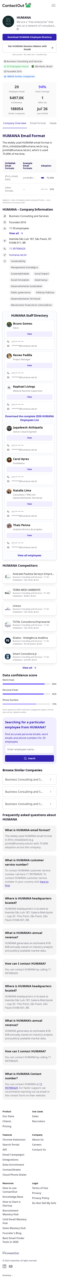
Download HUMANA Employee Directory (30, 37)
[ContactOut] (17, 5)
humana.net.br (18, 255)
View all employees (29, 555)
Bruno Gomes (22, 323)
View (29, 334)
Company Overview (14, 123)
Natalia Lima (22, 490)
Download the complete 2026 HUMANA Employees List (29, 418)
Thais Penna (21, 525)
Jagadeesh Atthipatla (28, 427)
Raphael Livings (24, 386)
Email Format (38, 123)
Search (31, 758)
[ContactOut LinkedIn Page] (4, 1266)
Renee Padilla (22, 355)
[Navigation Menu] (53, 5)
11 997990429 (17, 248)
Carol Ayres (21, 458)
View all (27, 667)
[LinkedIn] (18, 29)
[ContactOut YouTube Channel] (11, 1266)
